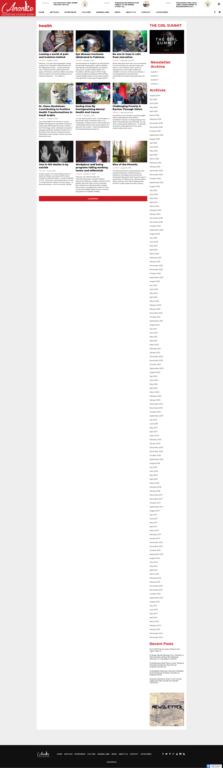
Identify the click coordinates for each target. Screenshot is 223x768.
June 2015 (154, 610)
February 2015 (155, 625)
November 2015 (156, 590)
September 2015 (156, 598)
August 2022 (155, 281)
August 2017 (155, 511)
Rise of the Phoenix (125, 164)
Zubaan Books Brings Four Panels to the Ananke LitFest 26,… (127, 4)
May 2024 (154, 198)
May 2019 (153, 428)
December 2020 (156, 356)
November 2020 (156, 360)
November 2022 (156, 269)
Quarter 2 (154, 76)
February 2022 (155, 305)
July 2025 (153, 143)
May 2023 (153, 246)
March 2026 (154, 115)
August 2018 (155, 463)
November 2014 (156, 637)
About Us (131, 12)
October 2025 (155, 131)
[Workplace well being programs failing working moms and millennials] (93, 151)
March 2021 (154, 345)
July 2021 (153, 329)
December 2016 (156, 542)
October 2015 (155, 594)
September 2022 (156, 277)
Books (106, 3)
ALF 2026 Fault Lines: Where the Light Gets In (65, 4)
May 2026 (153, 107)
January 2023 (155, 262)
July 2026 (153, 99)
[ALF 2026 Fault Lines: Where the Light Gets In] (85, 4)
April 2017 (153, 527)
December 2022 (156, 266)
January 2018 (155, 491)
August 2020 (155, 372)
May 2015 (153, 614)
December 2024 (156, 171)
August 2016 (155, 558)
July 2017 (153, 515)
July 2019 (153, 420)
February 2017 (155, 534)
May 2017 (153, 523)
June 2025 (154, 147)
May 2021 (153, 337)
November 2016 (156, 546)
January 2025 (155, 167)
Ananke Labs (102, 12)
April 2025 (153, 155)
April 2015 (153, 618)
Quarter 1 (154, 72)
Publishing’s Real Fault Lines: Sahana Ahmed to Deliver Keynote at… (186, 4)
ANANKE (42, 60)
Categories (162, 12)
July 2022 (153, 285)
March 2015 (154, 621)
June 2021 (154, 333)
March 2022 (154, 301)
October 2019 (155, 412)
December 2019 (156, 404)
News (117, 12)
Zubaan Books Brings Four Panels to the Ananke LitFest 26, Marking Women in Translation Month (167, 657)
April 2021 (153, 341)
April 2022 (153, 297)
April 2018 (153, 479)
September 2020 (157, 368)
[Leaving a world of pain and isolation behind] (56, 41)
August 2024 (155, 186)
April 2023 (153, 250)
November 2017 (156, 499)
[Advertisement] (111, 737)
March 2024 (154, 206)
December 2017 (156, 495)
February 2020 (155, 396)
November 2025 (156, 127)
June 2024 (154, 194)
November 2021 (156, 313)
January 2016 (155, 582)
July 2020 (153, 376)
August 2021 (155, 325)
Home (41, 12)
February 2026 (155, 119)
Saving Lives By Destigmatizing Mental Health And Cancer (90, 109)
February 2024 (155, 210)
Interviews (70, 12)
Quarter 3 (154, 80)
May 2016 (153, 566)
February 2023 (155, 258)
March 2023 (154, 254)
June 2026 (154, 103)
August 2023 (155, 234)
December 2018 (156, 447)
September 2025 (156, 135)
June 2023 (154, 242)
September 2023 (156, 230)
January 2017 (155, 538)
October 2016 (155, 550)
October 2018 (155, 455)
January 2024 (155, 214)
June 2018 (154, 471)
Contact (146, 12)
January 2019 (155, 444)
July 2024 (153, 190)
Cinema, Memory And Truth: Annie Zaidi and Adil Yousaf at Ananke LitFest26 (166, 681)
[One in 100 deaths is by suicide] (56, 151)
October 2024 (155, 179)
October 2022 (155, 273)
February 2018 (155, 487)
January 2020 (155, 400)
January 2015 (155, 629)
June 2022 (154, 289)
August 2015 (155, 602)
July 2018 (153, 467)
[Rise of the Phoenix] (130, 151)
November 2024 (156, 175)
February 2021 (155, 349)
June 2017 (154, 519)
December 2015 (156, 586)
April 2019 (153, 432)
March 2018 (154, 483)
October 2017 (155, 503)
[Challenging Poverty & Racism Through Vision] (130, 93)
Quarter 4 (155, 84)
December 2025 (156, 123)
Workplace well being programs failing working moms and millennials (92, 167)
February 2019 (155, 440)
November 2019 (156, 408)
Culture (86, 12)
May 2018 (153, 475)
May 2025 (153, 151)
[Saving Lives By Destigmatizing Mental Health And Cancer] (93, 93)
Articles (45, 3)
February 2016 (155, 578)
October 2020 (155, 364)
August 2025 (155, 139)
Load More (93, 199)
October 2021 (155, 317)
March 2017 (154, 531)
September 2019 (156, 416)
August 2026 (155, 95)
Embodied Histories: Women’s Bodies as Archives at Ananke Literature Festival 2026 (167, 673)
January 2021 (155, 353)
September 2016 (156, 554)
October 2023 (155, 226)
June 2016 (154, 562)
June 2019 (154, 424)
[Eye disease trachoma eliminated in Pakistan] (93, 41)
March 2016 (154, 574)
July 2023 (153, 238)
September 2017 (156, 507)
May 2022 (153, 293)
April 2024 (154, 202)
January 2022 (155, 309)
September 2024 (156, 182)
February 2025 (155, 163)
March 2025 (154, 159)
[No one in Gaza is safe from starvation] (130, 41)
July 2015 (153, 606)
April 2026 (153, 111)
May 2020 (154, 384)
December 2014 (156, 633)
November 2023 (156, 222)
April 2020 (154, 388)
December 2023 (156, 218)
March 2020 (154, 392)
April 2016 (153, 570)
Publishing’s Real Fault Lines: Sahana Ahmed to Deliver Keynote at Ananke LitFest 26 (167, 665)
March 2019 (154, 436)
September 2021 (156, 321)
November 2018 (156, 451)
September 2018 (156, 459)
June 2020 (154, 380)
